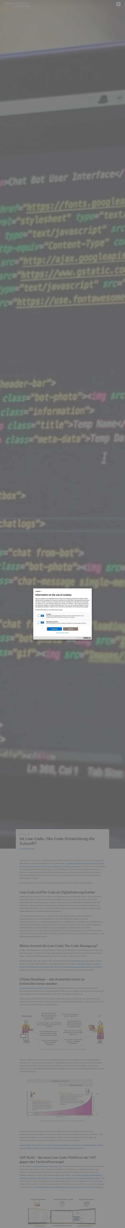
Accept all (54, 629)
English (38, 591)
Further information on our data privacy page (48, 610)
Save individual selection (62, 632)
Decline (70, 629)
